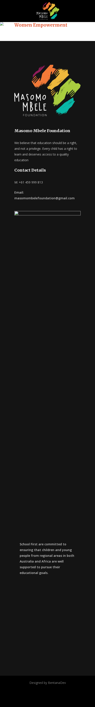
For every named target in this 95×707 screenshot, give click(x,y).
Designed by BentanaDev (47, 683)
